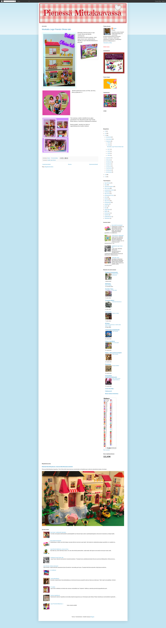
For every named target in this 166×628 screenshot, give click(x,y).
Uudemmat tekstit (46, 164)
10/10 (108, 151)
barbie (106, 206)
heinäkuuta (109, 162)
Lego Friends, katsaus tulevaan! (50, 566)
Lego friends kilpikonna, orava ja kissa (59, 549)
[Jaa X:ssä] (64, 158)
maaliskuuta (109, 168)
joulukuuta (108, 137)
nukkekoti (107, 191)
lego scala (107, 188)
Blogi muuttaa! (115, 354)
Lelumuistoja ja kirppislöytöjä (112, 329)
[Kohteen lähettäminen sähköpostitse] (61, 158)
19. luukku (52, 587)
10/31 (108, 143)
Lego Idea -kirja (115, 257)
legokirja (107, 214)
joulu (106, 197)
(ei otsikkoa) (53, 570)
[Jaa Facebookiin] (65, 158)
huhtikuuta (108, 166)
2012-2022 (114, 290)
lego (106, 184)
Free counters (106, 450)
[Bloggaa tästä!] (62, 158)
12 (105, 174)
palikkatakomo (108, 216)
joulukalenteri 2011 (109, 195)
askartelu (107, 204)
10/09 (108, 153)
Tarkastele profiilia (107, 42)
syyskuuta (108, 157)
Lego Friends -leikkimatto (118, 235)
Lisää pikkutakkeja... (55, 578)
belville (49, 160)
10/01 (108, 155)
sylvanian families (109, 186)
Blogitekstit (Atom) (49, 166)
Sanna (114, 28)
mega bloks (107, 209)
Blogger (92, 616)
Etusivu (70, 164)
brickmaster (107, 213)
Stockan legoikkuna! (55, 595)
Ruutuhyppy (108, 364)
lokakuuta (108, 141)
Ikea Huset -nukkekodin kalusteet (58, 532)
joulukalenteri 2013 (109, 190)
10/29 (108, 145)
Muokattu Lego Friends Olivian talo (56, 29)
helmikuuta (109, 170)
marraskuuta (109, 139)
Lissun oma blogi (109, 388)
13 (105, 135)
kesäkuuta (108, 164)
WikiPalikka (108, 283)
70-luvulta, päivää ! (109, 300)
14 (105, 133)
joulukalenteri (108, 202)
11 (105, 176)
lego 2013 (107, 193)
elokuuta (108, 160)
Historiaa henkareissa (116, 301)
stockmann (107, 218)
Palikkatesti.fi (108, 391)
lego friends (53, 160)
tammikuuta (109, 172)
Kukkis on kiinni (115, 313)
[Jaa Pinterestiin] (67, 158)
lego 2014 (107, 200)
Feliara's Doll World (110, 341)
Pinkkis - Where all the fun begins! (113, 352)
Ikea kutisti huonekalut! (117, 225)
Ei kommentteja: (54, 158)
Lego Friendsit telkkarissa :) (56, 603)
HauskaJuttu (108, 312)
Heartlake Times (109, 289)
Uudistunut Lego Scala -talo (56, 557)
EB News (107, 323)
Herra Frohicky (108, 285)
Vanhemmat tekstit (93, 164)
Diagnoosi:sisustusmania (111, 272)
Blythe (106, 211)
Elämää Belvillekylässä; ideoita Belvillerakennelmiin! (57, 466)
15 (105, 131)
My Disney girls (115, 342)
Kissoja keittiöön (115, 365)
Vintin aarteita (115, 331)
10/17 (108, 149)
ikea (106, 207)
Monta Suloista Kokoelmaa (111, 393)
